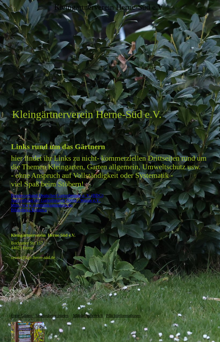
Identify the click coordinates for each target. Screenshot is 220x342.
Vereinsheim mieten (52, 315)
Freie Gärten (22, 315)
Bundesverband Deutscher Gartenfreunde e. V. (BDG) (57, 195)
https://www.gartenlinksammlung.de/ (42, 205)
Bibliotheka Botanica (29, 210)
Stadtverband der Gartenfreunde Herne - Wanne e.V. (56, 200)
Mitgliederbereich (88, 315)
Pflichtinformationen (123, 315)
